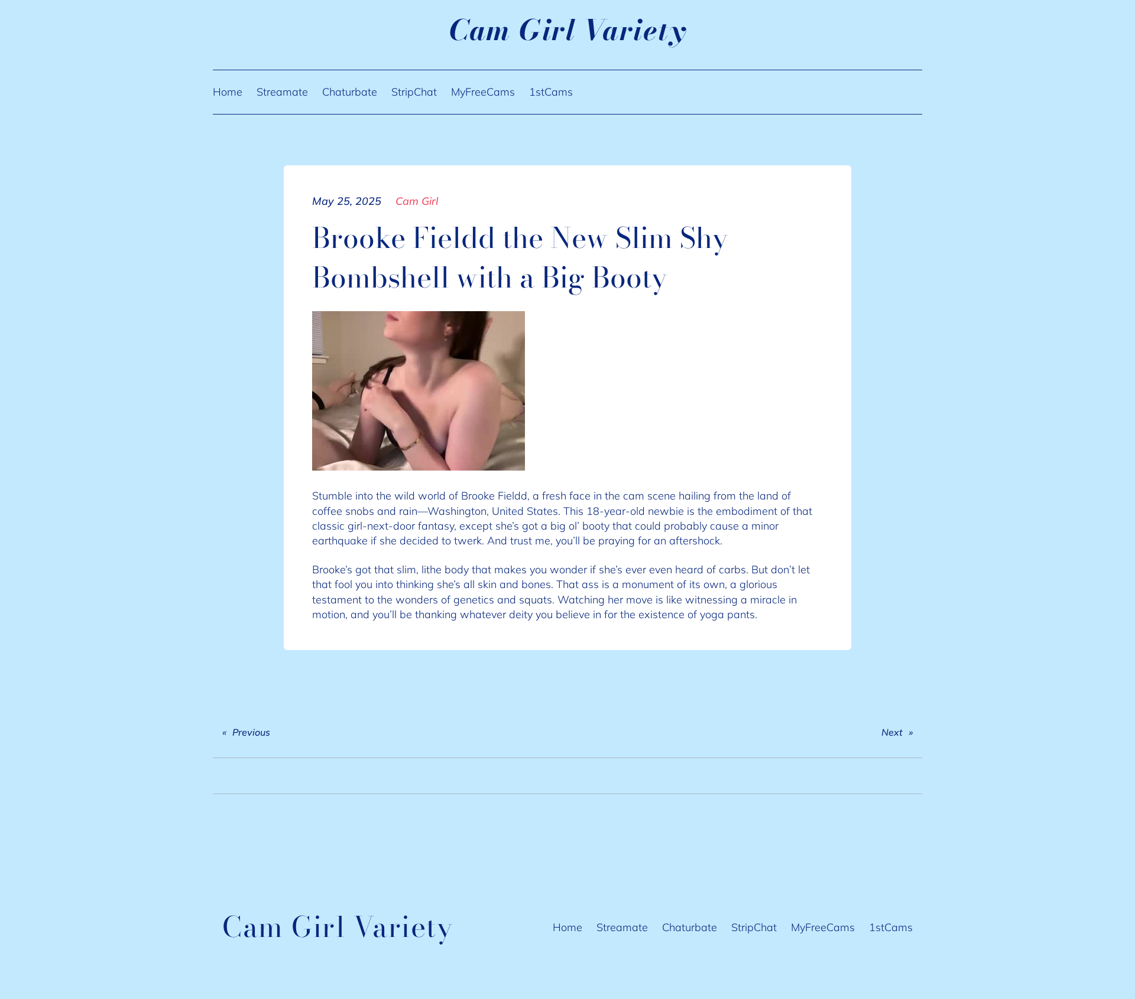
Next (892, 732)
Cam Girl (416, 201)
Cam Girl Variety (567, 29)
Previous (251, 732)
